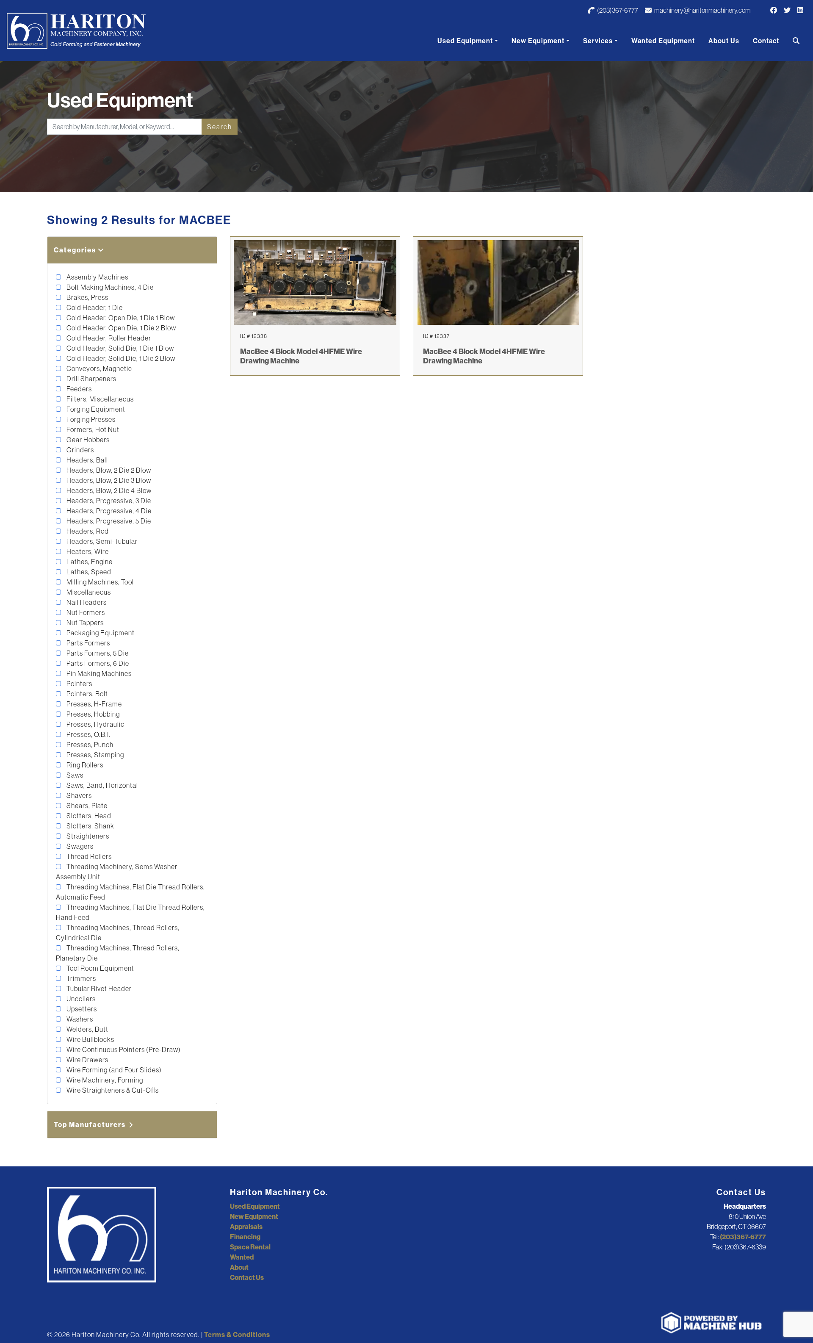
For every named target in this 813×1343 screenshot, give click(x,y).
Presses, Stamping (94, 754)
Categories (76, 250)
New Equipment (538, 40)
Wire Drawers (86, 1059)
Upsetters (81, 1009)
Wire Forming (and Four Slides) (113, 1070)
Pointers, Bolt (86, 693)
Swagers (79, 846)
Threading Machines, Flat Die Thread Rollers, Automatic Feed (130, 892)
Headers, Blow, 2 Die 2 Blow (108, 470)
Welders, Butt (86, 1029)
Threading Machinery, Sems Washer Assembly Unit (116, 871)
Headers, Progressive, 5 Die (108, 521)
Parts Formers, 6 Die (97, 663)
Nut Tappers (84, 622)
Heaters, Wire (87, 551)
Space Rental (250, 1247)
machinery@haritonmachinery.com (702, 10)
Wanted (242, 1257)
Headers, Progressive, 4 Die (108, 511)
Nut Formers (85, 612)
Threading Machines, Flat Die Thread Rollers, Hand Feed (130, 912)
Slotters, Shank (89, 826)
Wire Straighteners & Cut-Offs (112, 1090)
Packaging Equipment (100, 633)
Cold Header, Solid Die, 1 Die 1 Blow (119, 348)
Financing (245, 1236)
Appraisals (246, 1226)
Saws (74, 775)
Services (598, 40)
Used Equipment (465, 40)
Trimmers (80, 978)
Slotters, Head (88, 815)
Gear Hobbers (87, 439)
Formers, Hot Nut (92, 429)
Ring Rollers (84, 765)
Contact (766, 40)
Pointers (78, 683)
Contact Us (247, 1277)
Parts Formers (87, 643)
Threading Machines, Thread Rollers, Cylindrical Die (118, 932)
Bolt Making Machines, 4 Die (109, 287)
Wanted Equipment (663, 40)
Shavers (78, 795)
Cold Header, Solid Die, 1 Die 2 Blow (120, 358)
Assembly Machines (96, 277)
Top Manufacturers (90, 1124)
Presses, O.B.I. (88, 734)
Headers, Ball (86, 460)
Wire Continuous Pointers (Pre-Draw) (123, 1049)
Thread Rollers (88, 856)
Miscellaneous (88, 592)
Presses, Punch (89, 744)
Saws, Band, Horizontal (101, 785)
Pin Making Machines (98, 673)
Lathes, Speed (88, 572)
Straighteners (87, 836)
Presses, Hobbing (92, 714)
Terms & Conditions (237, 1334)
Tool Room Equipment (99, 968)
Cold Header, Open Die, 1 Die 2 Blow (120, 328)
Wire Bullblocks (89, 1039)
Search (219, 126)
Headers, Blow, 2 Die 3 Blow (108, 480)
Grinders (79, 450)
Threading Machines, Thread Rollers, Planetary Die (118, 953)
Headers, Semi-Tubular (101, 541)
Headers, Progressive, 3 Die (108, 500)
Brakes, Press (86, 297)
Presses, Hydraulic (94, 724)
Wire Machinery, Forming (104, 1080)
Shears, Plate (86, 805)
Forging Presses (90, 419)
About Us (723, 40)
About (239, 1267)
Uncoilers (80, 998)
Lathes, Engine (89, 561)
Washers (79, 1019)
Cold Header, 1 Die (94, 307)
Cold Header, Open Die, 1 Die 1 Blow (120, 317)
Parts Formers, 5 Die (97, 653)
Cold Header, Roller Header (108, 338)
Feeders (78, 389)
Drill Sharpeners (90, 378)
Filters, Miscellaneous (99, 399)
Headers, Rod (87, 531)
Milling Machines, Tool (99, 582)
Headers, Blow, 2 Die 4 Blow (108, 490)
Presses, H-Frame (93, 704)
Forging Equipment (95, 409)
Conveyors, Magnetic (98, 368)
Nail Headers (86, 602)
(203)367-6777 (617, 10)
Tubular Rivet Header (98, 988)
